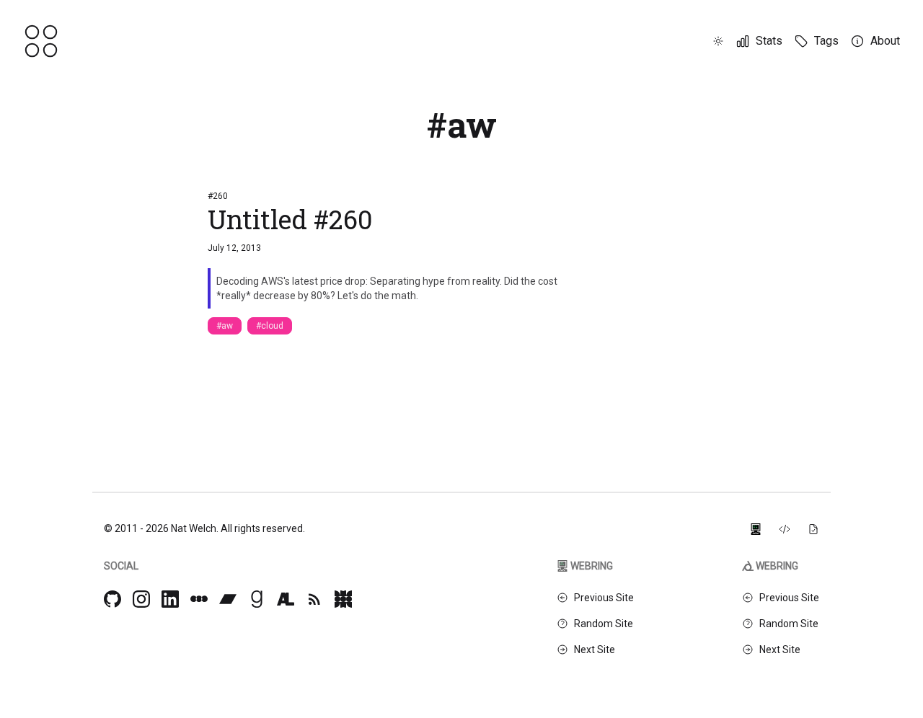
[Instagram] (141, 599)
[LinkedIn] (170, 599)
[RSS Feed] (314, 599)
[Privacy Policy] (813, 528)
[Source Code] (784, 528)
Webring (591, 566)
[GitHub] (112, 599)
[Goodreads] (256, 599)
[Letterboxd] (199, 599)
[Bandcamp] (228, 599)
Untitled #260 (290, 219)
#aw (224, 326)
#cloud (269, 326)
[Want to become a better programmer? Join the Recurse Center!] (755, 528)
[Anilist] (285, 599)
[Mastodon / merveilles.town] (343, 599)
